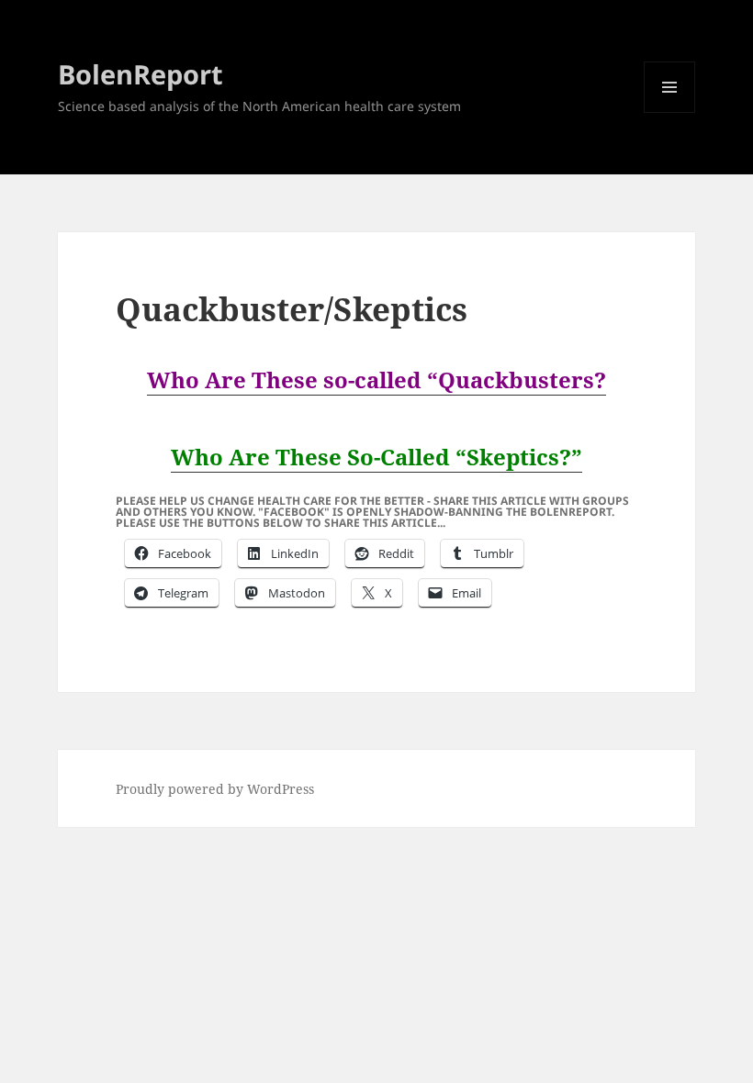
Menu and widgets (670, 112)
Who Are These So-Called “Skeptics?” (376, 456)
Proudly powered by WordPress (215, 789)
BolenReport (140, 74)
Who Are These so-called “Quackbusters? (376, 379)
